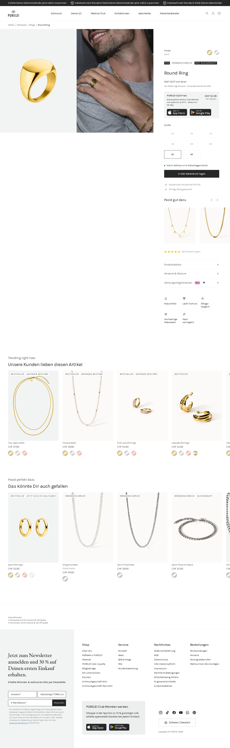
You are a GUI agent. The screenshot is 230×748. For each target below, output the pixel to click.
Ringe (32, 25)
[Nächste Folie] (217, 200)
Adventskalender (169, 13)
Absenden (59, 702)
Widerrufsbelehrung (164, 650)
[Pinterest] (194, 713)
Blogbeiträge (89, 668)
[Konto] (213, 13)
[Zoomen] (38, 81)
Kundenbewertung (128, 668)
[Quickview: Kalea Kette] (180, 225)
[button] (207, 13)
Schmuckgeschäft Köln (94, 681)
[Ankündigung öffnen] (115, 3)
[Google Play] (119, 727)
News (121, 655)
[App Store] (96, 727)
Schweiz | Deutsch (179, 722)
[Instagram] (161, 713)
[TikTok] (167, 713)
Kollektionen (121, 13)
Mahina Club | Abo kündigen (204, 664)
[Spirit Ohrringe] (33, 527)
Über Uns (87, 650)
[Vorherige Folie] (211, 200)
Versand (194, 655)
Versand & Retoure (175, 273)
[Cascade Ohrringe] (197, 406)
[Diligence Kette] (88, 527)
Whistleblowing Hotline (166, 677)
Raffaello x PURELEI (92, 655)
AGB (156, 655)
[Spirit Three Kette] (142, 527)
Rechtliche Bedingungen (167, 672)
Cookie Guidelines (163, 686)
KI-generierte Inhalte (165, 681)
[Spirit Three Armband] (197, 527)
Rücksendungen (198, 650)
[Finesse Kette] (88, 406)
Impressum (160, 668)
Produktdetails (172, 264)
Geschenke (144, 13)
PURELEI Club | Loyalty (93, 664)
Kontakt (122, 650)
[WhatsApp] (188, 713)
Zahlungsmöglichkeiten (178, 282)
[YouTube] (181, 713)
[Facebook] (174, 713)
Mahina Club (98, 13)
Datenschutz (161, 659)
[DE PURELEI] (13, 13)
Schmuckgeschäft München (97, 686)
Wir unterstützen (91, 672)
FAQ (120, 664)
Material (86, 659)
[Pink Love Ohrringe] (142, 406)
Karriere (86, 677)
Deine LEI (76, 13)
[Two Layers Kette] (33, 406)
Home (11, 25)
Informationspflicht (164, 664)
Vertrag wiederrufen (200, 659)
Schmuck (56, 13)
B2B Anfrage (124, 659)
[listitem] (172, 154)
